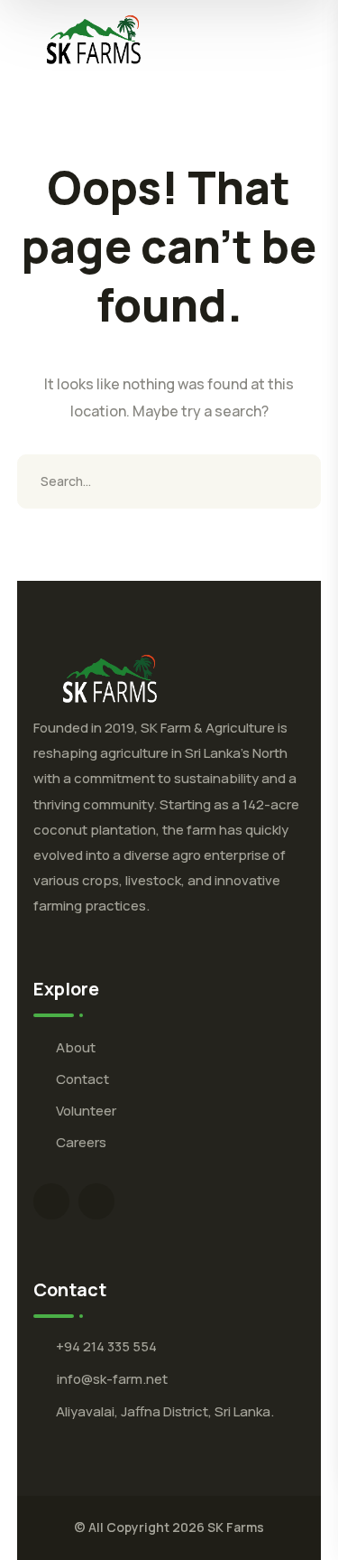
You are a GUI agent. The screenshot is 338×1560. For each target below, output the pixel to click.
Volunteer (86, 1110)
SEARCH (294, 481)
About (76, 1047)
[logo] (93, 39)
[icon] (51, 1201)
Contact (82, 1079)
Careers (81, 1142)
